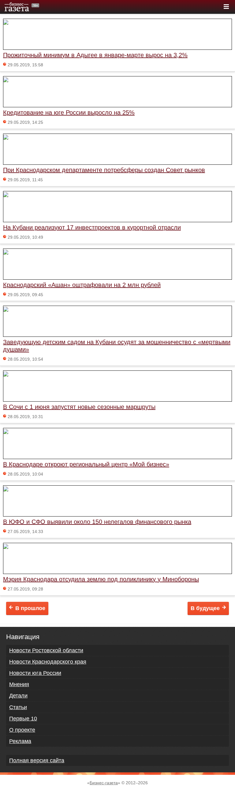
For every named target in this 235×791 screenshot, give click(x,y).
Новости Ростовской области (46, 650)
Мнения (19, 684)
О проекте (22, 730)
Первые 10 (23, 719)
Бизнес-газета (104, 782)
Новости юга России (35, 673)
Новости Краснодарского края (47, 662)
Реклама (20, 741)
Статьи (18, 707)
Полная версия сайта (36, 760)
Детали (18, 696)
